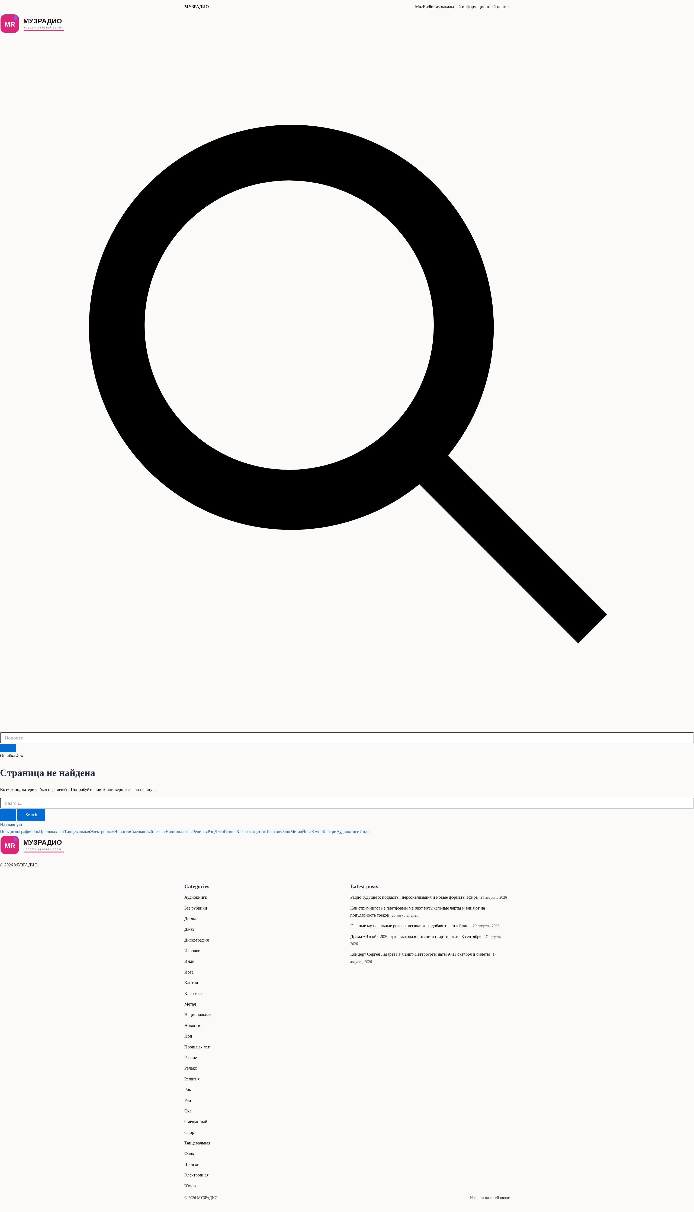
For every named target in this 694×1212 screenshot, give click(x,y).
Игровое (192, 950)
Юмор (317, 831)
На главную (11, 824)
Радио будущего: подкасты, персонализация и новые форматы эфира (414, 897)
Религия (200, 831)
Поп (4, 831)
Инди (364, 831)
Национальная (179, 831)
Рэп (211, 831)
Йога (306, 831)
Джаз (219, 831)
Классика (245, 831)
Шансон (272, 831)
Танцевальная (77, 831)
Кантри (329, 831)
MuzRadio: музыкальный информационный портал (462, 6)
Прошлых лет (51, 831)
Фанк (285, 831)
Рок (35, 831)
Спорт (190, 1132)
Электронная (102, 831)
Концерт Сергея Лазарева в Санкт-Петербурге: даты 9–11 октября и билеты (420, 954)
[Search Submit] (8, 815)
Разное (230, 831)
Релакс (159, 831)
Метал (296, 831)
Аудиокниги (347, 831)
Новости (122, 831)
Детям (259, 831)
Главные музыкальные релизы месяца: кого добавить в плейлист (410, 925)
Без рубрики (195, 908)
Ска (187, 1111)
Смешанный (141, 831)
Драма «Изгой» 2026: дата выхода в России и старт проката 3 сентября (415, 936)
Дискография (20, 831)
